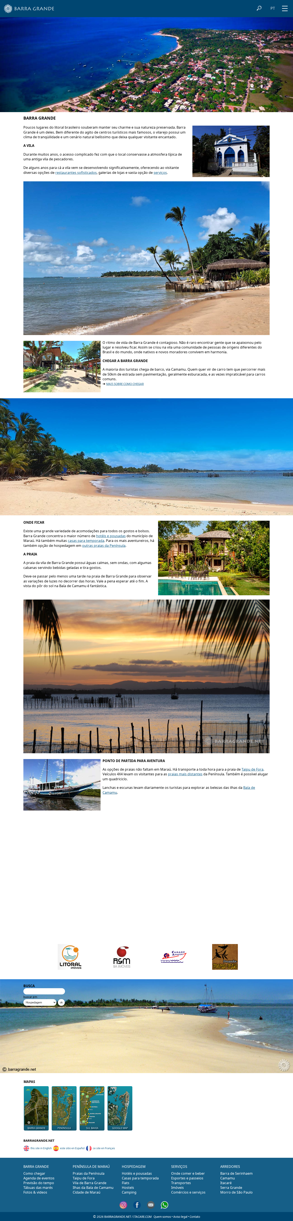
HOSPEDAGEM (134, 1166)
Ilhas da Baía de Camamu (93, 1187)
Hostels (128, 1187)
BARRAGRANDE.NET (38, 1140)
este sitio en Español (72, 1148)
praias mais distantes (185, 774)
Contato (195, 1217)
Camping (129, 1192)
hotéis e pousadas (111, 536)
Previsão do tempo (38, 1182)
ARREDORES (230, 1166)
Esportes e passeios (187, 1178)
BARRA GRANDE (36, 1166)
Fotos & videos (35, 1192)
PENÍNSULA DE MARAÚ (91, 1166)
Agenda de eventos (38, 1178)
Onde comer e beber (188, 1173)
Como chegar (34, 1173)
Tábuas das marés (38, 1187)
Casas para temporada (140, 1178)
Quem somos (162, 1217)
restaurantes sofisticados (76, 172)
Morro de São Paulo (236, 1192)
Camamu (227, 1178)
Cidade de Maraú (86, 1192)
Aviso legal (180, 1217)
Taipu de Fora (252, 769)
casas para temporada (86, 540)
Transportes (181, 1182)
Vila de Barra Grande (89, 1182)
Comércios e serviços (188, 1192)
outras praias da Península (103, 545)
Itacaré (226, 1182)
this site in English (41, 1148)
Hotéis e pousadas (137, 1173)
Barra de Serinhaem (236, 1173)
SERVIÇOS (179, 1166)
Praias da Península (88, 1173)
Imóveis (177, 1187)
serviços (160, 172)
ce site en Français (104, 1148)
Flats (125, 1182)
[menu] (285, 7)
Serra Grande (231, 1187)
